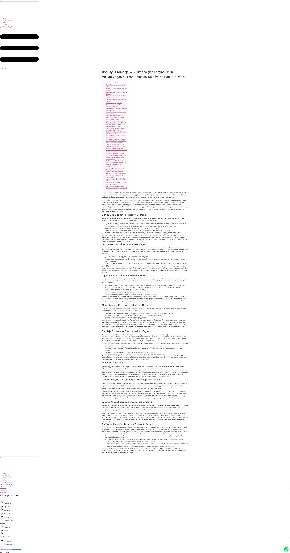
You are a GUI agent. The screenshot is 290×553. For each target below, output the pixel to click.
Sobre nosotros (7, 20)
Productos (6, 19)
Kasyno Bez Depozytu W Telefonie (116, 141)
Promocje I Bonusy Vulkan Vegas (115, 139)
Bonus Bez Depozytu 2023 (114, 103)
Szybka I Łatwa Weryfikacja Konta (116, 161)
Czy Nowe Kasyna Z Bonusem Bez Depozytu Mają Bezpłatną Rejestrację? (116, 164)
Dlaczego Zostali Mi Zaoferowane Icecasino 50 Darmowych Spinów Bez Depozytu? (116, 157)
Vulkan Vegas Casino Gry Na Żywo (116, 168)
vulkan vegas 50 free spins (111, 324)
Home (4, 17)
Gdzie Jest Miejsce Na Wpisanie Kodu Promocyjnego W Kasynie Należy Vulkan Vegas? (115, 117)
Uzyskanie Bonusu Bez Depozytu (115, 153)
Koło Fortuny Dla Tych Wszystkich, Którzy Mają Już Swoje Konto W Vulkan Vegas (116, 175)
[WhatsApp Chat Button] (286, 549)
